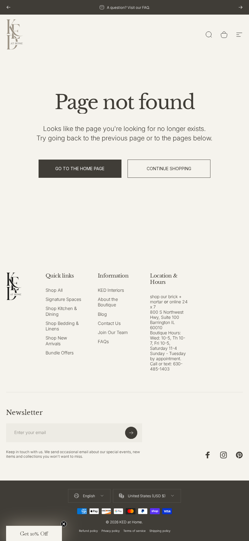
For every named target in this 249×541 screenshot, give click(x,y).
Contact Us (109, 323)
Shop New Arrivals (56, 340)
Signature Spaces (63, 299)
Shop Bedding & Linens (62, 326)
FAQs (103, 341)
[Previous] (8, 7)
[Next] (240, 7)
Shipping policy (159, 530)
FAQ (145, 7)
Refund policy (88, 530)
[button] (34, 533)
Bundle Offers (60, 353)
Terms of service (134, 530)
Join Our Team (113, 332)
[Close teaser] (64, 524)
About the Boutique (108, 302)
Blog (102, 314)
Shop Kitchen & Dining (61, 311)
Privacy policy (110, 530)
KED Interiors (111, 290)
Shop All (54, 290)
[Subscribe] (131, 433)
